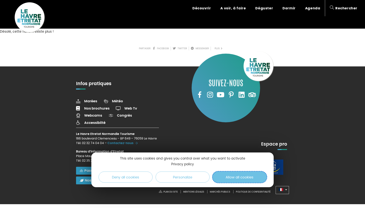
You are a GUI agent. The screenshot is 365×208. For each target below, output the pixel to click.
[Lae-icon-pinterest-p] (231, 94)
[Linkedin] (241, 94)
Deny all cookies (125, 177)
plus (218, 48)
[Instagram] (210, 94)
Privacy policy (182, 164)
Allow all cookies (239, 177)
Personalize (182, 177)
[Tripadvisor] (252, 94)
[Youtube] (220, 94)
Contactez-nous (120, 143)
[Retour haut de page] (354, 184)
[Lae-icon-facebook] (199, 94)
